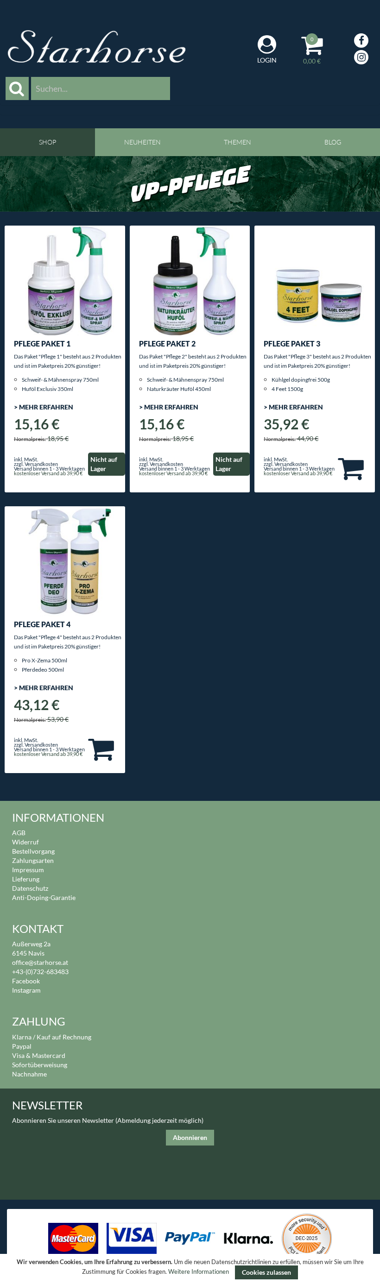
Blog (332, 142)
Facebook (26, 981)
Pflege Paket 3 (292, 343)
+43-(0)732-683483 (40, 972)
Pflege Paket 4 (42, 624)
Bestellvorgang (33, 851)
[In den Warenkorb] (351, 468)
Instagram (26, 990)
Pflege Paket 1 (42, 343)
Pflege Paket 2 (167, 343)
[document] (190, 1269)
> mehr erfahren (43, 407)
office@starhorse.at (40, 962)
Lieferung (25, 879)
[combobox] (100, 88)
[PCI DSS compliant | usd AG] (307, 1237)
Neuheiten (142, 142)
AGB (18, 833)
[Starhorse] (97, 46)
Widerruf (25, 842)
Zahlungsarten (33, 860)
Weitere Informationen (198, 1272)
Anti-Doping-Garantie (44, 897)
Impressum (28, 870)
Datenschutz (30, 888)
